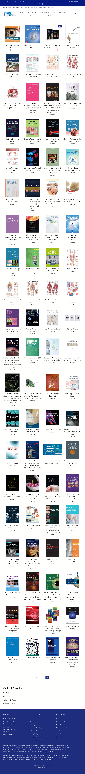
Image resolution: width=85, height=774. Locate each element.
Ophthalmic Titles (9, 700)
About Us (33, 16)
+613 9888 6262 (12, 718)
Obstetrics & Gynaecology (38, 7)
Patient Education (31, 12)
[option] (42, 3)
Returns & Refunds (35, 731)
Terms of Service (35, 740)
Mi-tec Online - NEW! (59, 12)
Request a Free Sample (36, 728)
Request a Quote (18, 7)
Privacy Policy (34, 734)
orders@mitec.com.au (13, 724)
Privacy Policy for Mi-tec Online (39, 737)
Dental (27, 7)
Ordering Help (34, 722)
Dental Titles (7, 696)
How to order (7, 7)
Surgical (50, 7)
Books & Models (45, 12)
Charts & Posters (9, 704)
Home (21, 12)
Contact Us (41, 16)
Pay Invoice (51, 16)
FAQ (31, 719)
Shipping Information (36, 725)
